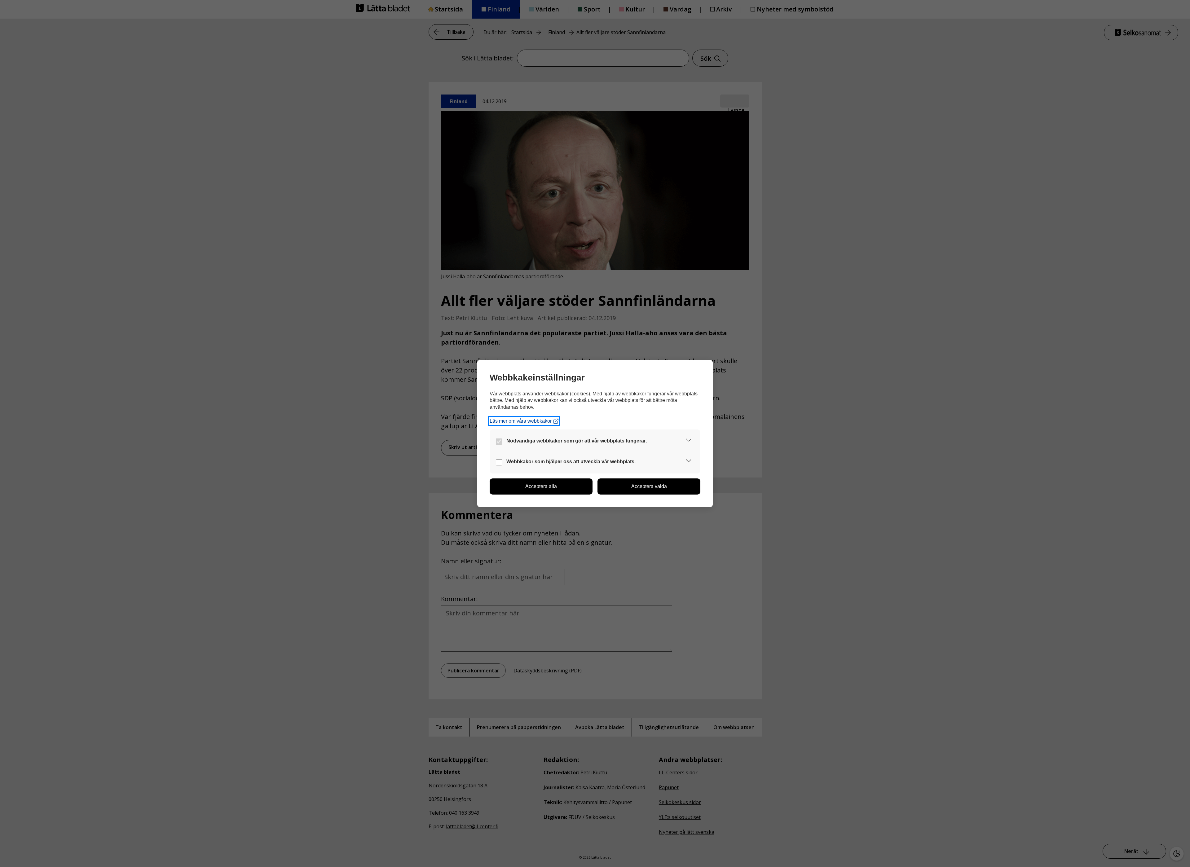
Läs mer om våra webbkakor (521, 421)
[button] (688, 441)
